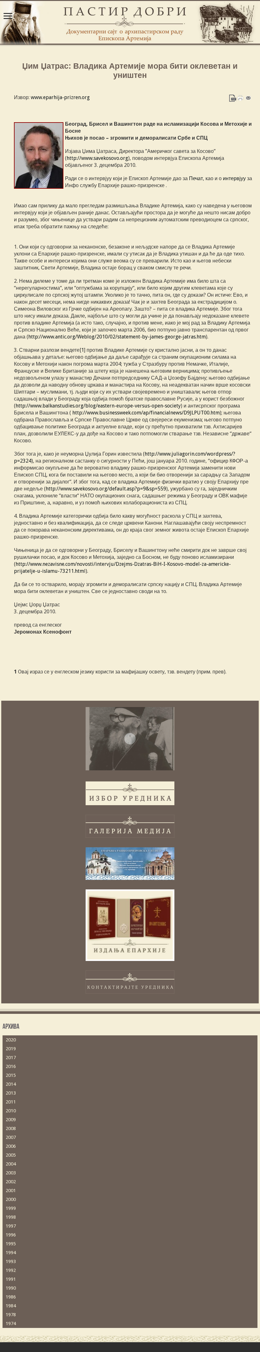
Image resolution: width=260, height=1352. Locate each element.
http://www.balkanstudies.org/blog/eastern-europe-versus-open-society (98, 406)
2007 (11, 1137)
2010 (11, 1111)
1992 (11, 1270)
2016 (11, 1066)
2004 (11, 1164)
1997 (11, 1226)
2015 (11, 1075)
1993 (11, 1261)
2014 (11, 1084)
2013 (11, 1093)
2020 (11, 1040)
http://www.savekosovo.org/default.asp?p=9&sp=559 (106, 489)
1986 (11, 1297)
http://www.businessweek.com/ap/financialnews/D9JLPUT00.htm (146, 413)
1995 (11, 1244)
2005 (11, 1155)
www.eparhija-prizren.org (59, 97)
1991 (11, 1279)
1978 (11, 1314)
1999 (11, 1208)
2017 (11, 1057)
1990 (11, 1288)
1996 (11, 1235)
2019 (11, 1049)
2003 (11, 1173)
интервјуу (234, 178)
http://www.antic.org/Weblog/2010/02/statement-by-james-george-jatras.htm (117, 337)
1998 (11, 1217)
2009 (11, 1119)
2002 (11, 1182)
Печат (196, 178)
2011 (11, 1102)
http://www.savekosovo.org (97, 158)
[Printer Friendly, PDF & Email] (240, 98)
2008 (11, 1128)
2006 (11, 1146)
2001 (11, 1190)
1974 (11, 1323)
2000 (11, 1199)
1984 (11, 1306)
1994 (11, 1252)
